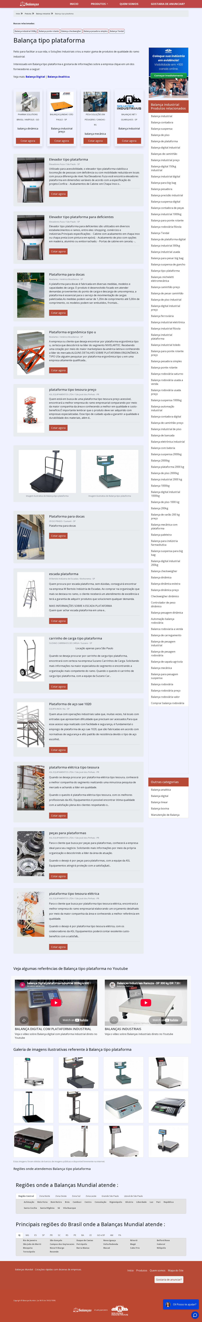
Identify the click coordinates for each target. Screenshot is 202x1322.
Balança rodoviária (162, 684)
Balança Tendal (117, 31)
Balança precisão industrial (167, 195)
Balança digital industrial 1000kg (165, 493)
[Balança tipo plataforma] (28, 102)
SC (59, 1235)
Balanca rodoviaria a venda (167, 629)
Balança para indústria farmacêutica (164, 542)
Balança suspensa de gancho (168, 264)
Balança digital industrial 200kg (165, 563)
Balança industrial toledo (165, 345)
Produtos (98, 4)
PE (75, 1235)
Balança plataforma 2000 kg (167, 467)
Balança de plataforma (164, 141)
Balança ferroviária (162, 316)
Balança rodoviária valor (165, 697)
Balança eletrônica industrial (168, 441)
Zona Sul (76, 1196)
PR (51, 1235)
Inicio (74, 4)
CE (90, 1235)
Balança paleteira (161, 534)
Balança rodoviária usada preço (166, 392)
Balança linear (159, 802)
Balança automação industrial (162, 408)
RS (67, 1235)
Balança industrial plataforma (161, 336)
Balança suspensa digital (165, 201)
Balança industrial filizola (165, 328)
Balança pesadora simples (95, 31)
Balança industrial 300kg (25, 31)
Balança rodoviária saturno (167, 374)
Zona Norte (44, 1196)
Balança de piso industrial (166, 299)
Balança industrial (161, 116)
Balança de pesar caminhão (167, 293)
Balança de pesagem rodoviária (163, 653)
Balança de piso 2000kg (165, 473)
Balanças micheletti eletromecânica (162, 279)
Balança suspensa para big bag (167, 553)
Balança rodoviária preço (166, 690)
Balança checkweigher (71, 31)
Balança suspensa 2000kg (166, 454)
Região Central (26, 1196)
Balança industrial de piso (166, 429)
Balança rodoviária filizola (166, 226)
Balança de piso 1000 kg (165, 502)
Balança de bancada (162, 435)
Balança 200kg (159, 508)
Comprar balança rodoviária (167, 703)
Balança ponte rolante (49, 31)
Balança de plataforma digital (168, 239)
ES (35, 1235)
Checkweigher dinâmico (165, 596)
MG (27, 1235)
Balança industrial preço (165, 160)
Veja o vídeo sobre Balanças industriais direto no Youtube (139, 1034)
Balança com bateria (163, 448)
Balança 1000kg (160, 485)
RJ (19, 1235)
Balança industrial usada (165, 252)
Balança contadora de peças (167, 208)
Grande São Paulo (110, 1196)
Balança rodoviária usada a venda (167, 382)
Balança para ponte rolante (167, 220)
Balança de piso (160, 135)
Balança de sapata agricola (167, 661)
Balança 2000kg (160, 460)
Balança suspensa (161, 128)
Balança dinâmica (161, 577)
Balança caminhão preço (165, 287)
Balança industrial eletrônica (168, 322)
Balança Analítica (59, 76)
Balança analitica (161, 789)
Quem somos (129, 4)
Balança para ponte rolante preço (167, 353)
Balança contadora (162, 122)
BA (82, 1235)
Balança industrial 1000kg (166, 214)
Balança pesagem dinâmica (167, 612)
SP (43, 1235)
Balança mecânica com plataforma (164, 526)
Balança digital (159, 796)
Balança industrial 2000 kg (166, 479)
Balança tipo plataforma (165, 270)
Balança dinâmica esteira (165, 583)
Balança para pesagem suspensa (164, 676)
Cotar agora (28, 141)
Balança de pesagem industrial (163, 643)
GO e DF (101, 1235)
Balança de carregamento (166, 635)
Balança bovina (160, 808)
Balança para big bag (163, 182)
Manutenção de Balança (165, 815)
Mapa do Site (175, 1270)
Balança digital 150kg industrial (163, 168)
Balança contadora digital (166, 416)
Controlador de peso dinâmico (163, 604)
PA (120, 1235)
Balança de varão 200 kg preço (165, 516)
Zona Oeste (61, 1196)
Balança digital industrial (165, 147)
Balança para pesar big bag (167, 258)
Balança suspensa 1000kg (166, 400)
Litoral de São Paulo (133, 1196)
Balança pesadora (161, 189)
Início (130, 1270)
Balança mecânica (161, 668)
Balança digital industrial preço (165, 307)
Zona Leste (91, 1196)
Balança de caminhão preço (167, 423)
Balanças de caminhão (164, 154)
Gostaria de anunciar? (168, 4)
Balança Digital (35, 76)
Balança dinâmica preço (165, 590)
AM (111, 1235)
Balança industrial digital (165, 176)
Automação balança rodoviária (162, 620)
